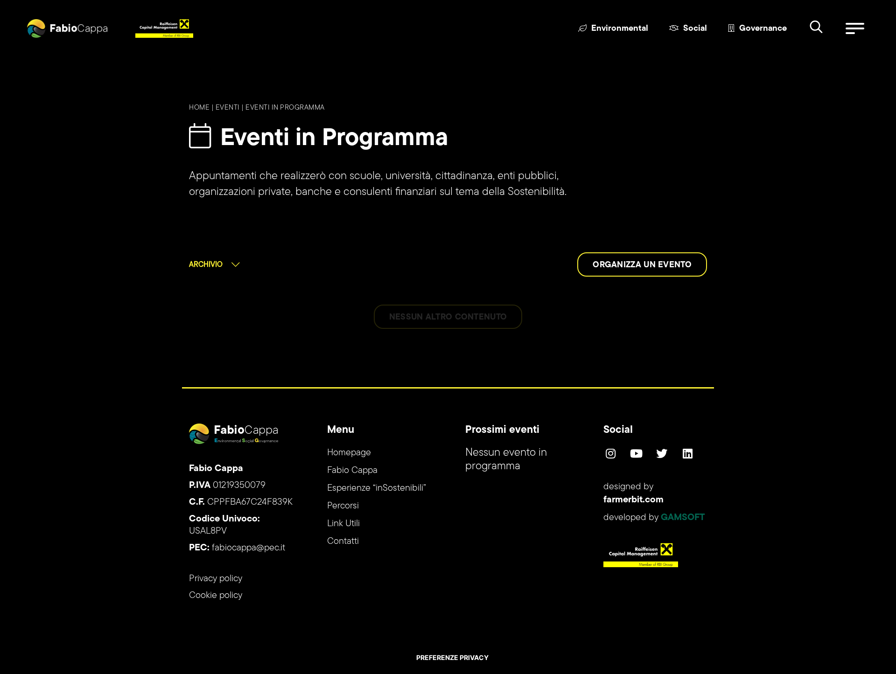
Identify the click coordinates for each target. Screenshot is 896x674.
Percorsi (343, 506)
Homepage (349, 453)
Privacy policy (215, 579)
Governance (763, 29)
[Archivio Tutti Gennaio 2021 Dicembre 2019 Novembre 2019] (214, 264)
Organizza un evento (642, 265)
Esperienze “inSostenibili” (376, 488)
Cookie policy (215, 595)
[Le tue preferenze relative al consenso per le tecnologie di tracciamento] (452, 658)
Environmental (619, 29)
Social (695, 29)
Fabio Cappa (352, 470)
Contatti (343, 541)
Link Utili (343, 523)
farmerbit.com (633, 500)
